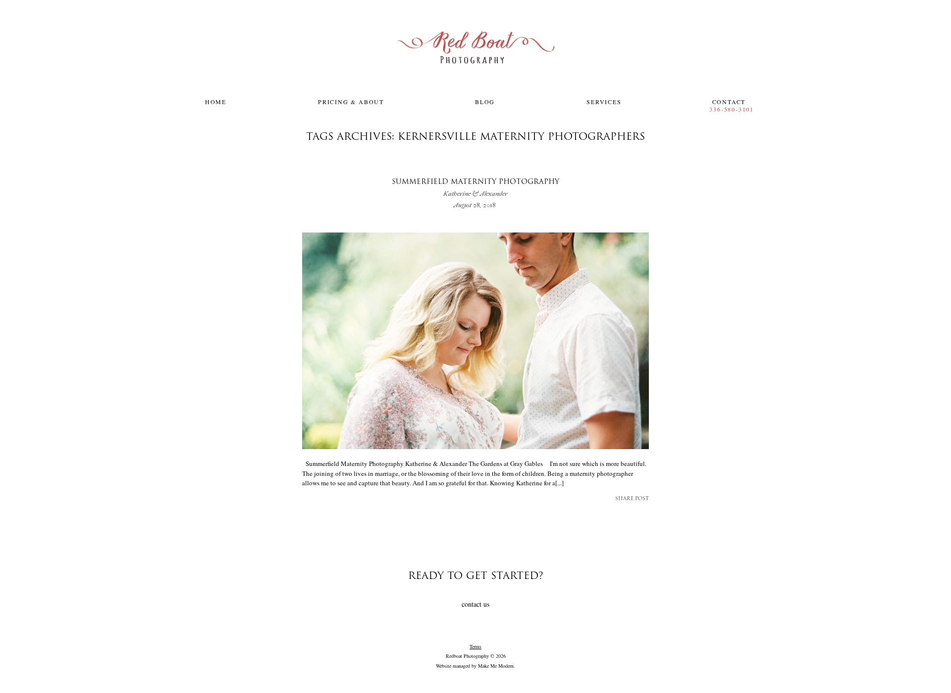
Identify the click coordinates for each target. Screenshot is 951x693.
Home (215, 102)
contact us (475, 604)
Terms (475, 646)
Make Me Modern (496, 665)
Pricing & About (351, 102)
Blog (485, 102)
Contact (729, 102)
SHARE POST (632, 499)
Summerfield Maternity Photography (475, 188)
